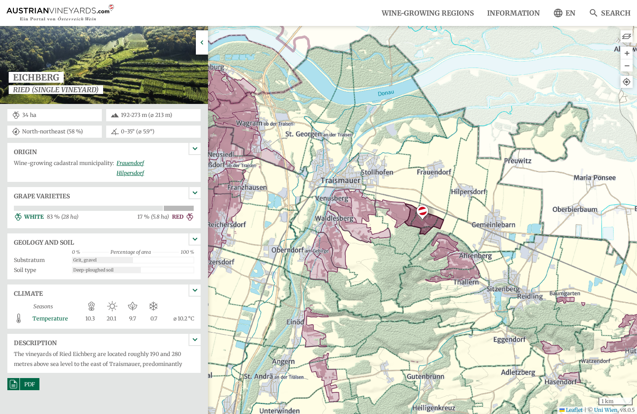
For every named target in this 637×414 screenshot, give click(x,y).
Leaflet (574, 410)
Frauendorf (130, 163)
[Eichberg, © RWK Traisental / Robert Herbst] (104, 103)
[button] (422, 212)
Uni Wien (606, 410)
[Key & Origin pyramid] (627, 36)
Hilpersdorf (130, 173)
